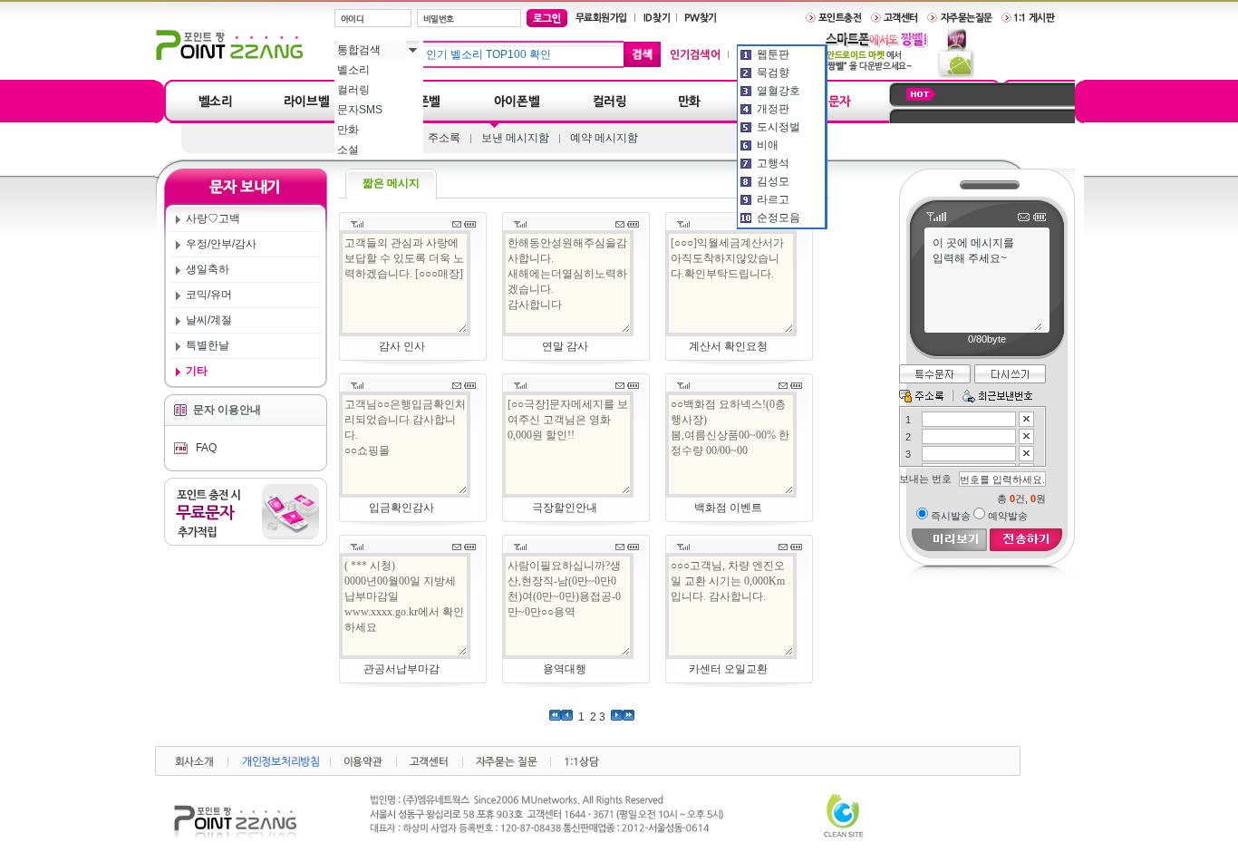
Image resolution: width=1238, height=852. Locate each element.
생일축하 (207, 269)
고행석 (773, 163)
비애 (768, 145)
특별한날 (207, 345)
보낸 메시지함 (515, 137)
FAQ (205, 447)
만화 (348, 129)
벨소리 (353, 69)
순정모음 (778, 217)
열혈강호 (778, 90)
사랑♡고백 (213, 218)
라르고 (773, 199)
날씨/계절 (209, 320)
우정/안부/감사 (221, 243)
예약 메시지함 (604, 137)
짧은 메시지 (391, 183)
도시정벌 (778, 127)
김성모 (773, 181)
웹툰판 (773, 54)
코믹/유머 (209, 294)
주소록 (444, 137)
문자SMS (359, 109)
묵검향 (773, 72)
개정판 (773, 108)
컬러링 (353, 89)
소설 (348, 149)
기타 (197, 370)
